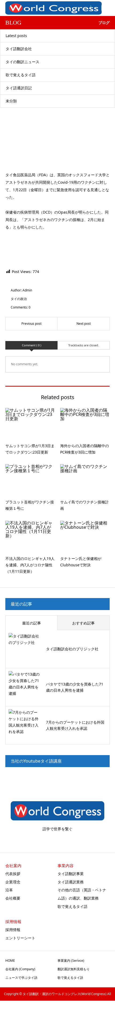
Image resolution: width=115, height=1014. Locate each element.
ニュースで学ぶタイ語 (21, 977)
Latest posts (16, 35)
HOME (10, 960)
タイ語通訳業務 (70, 881)
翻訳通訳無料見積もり (73, 969)
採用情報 (12, 929)
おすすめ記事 (83, 623)
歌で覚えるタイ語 (21, 74)
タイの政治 (19, 298)
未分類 (11, 100)
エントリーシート (20, 937)
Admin (27, 290)
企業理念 (12, 881)
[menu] (96, 8)
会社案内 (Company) (20, 969)
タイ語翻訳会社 (19, 48)
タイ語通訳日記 (19, 87)
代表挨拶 (12, 873)
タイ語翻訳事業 (70, 873)
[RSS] (57, 840)
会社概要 (12, 898)
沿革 (9, 889)
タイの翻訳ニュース (22, 61)
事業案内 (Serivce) (70, 960)
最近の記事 (31, 623)
